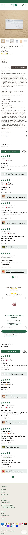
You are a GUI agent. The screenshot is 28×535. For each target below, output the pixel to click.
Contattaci (3, 489)
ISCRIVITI (14, 331)
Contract (3, 518)
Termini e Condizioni (5, 502)
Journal (2, 513)
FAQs (2, 491)
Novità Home (12, 531)
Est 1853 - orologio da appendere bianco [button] (15, 174)
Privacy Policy (4, 500)
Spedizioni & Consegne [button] (6, 132)
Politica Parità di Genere (6, 504)
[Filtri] (22, 151)
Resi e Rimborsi (4, 494)
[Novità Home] (14, 5)
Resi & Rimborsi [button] (4, 136)
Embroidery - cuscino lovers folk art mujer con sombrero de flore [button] (15, 223)
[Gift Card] (4, 5)
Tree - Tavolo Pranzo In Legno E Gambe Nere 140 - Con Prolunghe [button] (16, 197)
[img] (14, 289)
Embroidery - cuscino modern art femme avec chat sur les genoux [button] (15, 272)
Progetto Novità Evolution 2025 (8, 507)
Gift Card (3, 517)
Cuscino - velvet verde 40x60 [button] (12, 247)
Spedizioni (3, 492)
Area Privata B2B (5, 515)
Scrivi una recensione (10, 151)
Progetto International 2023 (7, 505)
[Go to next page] (18, 277)
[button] (2, 5)
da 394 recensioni (14, 290)
